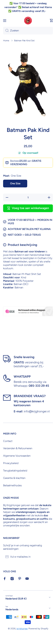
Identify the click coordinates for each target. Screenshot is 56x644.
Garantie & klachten (14, 477)
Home (6, 40)
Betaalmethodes (12, 485)
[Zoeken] (6, 30)
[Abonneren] (49, 557)
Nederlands (11, 609)
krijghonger (22, 628)
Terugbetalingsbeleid (15, 470)
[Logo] (28, 20)
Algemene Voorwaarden (16, 455)
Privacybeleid (11, 463)
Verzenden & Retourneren (17, 448)
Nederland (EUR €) (16, 598)
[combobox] (28, 30)
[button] (51, 20)
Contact (7, 441)
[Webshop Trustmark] (28, 311)
